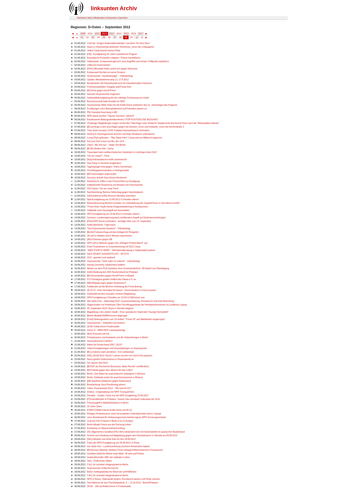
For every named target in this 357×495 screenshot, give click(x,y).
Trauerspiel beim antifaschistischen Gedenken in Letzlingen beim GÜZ (122, 152)
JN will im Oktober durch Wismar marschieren (109, 236)
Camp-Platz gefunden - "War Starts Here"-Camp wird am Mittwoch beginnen (124, 137)
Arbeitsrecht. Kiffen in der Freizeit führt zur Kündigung (113, 181)
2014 (118, 33)
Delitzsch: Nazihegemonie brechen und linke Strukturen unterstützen (121, 134)
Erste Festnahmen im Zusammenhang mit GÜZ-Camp (113, 246)
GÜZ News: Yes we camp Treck (102, 188)
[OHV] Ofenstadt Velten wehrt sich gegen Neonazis (112, 68)
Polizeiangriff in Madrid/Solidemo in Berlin (108, 403)
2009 (82, 33)
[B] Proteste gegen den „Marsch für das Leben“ (110, 370)
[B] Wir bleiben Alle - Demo (100, 148)
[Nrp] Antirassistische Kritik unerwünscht (107, 159)
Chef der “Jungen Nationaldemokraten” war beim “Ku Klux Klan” (118, 43)
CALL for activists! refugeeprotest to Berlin (107, 464)
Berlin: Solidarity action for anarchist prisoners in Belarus (115, 377)
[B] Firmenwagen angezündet (101, 174)
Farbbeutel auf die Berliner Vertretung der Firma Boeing (114, 286)
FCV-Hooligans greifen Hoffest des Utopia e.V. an (111, 279)
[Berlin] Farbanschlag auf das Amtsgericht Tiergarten (113, 232)
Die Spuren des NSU (97, 363)
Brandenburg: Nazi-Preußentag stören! (106, 384)
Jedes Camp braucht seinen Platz (103, 50)
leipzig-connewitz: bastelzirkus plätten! (106, 265)
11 (137, 37)
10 (131, 37)
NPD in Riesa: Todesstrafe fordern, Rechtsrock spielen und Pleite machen (123, 479)
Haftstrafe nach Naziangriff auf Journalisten (108, 210)
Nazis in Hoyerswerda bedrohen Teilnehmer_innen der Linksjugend (120, 47)
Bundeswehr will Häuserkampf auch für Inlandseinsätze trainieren (119, 83)
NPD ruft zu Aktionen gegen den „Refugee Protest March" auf (117, 243)
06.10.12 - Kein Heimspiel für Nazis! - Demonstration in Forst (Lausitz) (121, 290)
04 (98, 37)
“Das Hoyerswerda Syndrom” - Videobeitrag (108, 228)
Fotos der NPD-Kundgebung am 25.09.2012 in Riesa (113, 443)
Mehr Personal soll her (98, 334)
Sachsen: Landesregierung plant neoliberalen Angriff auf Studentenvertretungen (126, 217)
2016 (133, 33)
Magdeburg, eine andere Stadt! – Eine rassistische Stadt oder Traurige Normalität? (127, 312)
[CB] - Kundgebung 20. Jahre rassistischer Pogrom (112, 54)
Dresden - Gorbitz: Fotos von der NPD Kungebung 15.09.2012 (117, 395)
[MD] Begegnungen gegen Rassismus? (106, 283)
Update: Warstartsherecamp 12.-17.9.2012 (108, 79)
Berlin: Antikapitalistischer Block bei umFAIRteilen (111, 472)
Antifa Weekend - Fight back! (101, 225)
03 (93, 37)
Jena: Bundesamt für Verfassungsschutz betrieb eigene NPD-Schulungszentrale (126, 417)
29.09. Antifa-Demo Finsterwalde (103, 326)
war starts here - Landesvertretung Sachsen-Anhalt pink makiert (118, 446)
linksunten (112, 18)
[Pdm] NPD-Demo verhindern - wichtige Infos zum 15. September (119, 221)
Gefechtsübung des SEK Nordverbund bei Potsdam (112, 272)
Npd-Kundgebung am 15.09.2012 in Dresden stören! (113, 199)
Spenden (123, 18)
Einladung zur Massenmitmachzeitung (106, 428)
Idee (90, 18)
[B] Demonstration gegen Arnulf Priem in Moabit (110, 275)
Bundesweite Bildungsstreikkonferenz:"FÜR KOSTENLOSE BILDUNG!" (122, 119)
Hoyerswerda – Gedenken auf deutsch (106, 323)
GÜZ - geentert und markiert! (101, 257)
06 (109, 37)
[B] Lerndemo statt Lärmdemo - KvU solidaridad (110, 352)
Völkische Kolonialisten (98, 65)
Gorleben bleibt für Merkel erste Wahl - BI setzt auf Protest (115, 453)
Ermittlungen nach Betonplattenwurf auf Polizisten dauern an (117, 108)
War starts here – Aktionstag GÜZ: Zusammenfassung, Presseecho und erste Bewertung (130, 301)
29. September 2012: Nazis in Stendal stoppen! (110, 308)
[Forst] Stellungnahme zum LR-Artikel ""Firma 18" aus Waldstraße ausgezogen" (126, 319)
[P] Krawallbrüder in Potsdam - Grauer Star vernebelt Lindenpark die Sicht (123, 399)
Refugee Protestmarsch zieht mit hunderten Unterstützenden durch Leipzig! (124, 413)
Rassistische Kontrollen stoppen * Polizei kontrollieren (114, 58)
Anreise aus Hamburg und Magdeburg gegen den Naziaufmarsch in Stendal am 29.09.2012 (132, 435)
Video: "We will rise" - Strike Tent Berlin (106, 145)
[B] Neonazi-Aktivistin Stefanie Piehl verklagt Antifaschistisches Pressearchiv (125, 450)
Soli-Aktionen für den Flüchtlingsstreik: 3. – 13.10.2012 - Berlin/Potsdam (122, 482)
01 (82, 37)
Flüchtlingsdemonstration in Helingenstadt (108, 170)
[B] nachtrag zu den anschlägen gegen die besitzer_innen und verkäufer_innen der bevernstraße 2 (135, 127)
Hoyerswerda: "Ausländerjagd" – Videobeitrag (110, 76)
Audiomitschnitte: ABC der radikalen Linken (108, 457)
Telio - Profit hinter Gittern (99, 461)
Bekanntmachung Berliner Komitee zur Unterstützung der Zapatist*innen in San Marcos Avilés (133, 203)
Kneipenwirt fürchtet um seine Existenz (106, 72)
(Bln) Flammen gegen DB (99, 239)
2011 (97, 33)
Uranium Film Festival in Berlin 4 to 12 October (110, 421)
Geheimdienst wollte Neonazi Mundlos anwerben (111, 196)
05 (104, 37)
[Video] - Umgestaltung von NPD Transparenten (110, 392)
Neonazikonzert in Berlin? (100, 341)
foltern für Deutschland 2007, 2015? (104, 344)
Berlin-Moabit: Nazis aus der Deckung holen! (109, 424)
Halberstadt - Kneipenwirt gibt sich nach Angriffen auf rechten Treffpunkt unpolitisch (128, 61)
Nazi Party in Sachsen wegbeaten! (104, 163)
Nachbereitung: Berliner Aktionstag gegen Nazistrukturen (115, 192)
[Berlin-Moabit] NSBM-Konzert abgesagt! (107, 315)
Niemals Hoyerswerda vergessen (103, 94)
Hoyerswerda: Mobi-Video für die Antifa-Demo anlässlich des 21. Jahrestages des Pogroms (132, 105)
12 (142, 37)
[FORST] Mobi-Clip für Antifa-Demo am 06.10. (109, 410)
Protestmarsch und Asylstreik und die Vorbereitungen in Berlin (117, 337)
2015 (126, 33)
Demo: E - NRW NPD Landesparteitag (106, 330)
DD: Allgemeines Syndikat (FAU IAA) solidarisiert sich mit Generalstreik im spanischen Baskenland (136, 432)
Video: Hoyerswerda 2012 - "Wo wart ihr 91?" (109, 388)
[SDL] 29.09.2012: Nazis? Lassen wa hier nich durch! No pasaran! (119, 355)
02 (87, 37)
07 (115, 37)
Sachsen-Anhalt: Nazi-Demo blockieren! (107, 177)
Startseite (81, 18)
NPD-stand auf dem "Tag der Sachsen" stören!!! (110, 116)
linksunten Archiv (114, 8)
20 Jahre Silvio (94, 406)
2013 (111, 33)
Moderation (99, 18)
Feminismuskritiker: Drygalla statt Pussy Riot (109, 87)
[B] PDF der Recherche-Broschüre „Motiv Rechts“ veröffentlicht (118, 366)
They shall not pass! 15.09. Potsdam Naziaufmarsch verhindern (118, 130)
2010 (90, 33)
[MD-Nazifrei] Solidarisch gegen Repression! (109, 381)
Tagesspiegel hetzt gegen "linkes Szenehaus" (109, 167)
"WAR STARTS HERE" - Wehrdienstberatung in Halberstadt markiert (121, 250)
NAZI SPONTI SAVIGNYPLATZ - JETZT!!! (108, 254)
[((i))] (76, 14)
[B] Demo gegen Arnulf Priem (101, 90)
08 (120, 37)
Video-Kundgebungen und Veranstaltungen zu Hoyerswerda (117, 348)
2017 (140, 33)
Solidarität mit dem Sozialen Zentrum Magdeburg (111, 294)
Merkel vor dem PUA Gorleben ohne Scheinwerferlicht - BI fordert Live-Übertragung (128, 268)
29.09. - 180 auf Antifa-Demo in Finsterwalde (109, 486)
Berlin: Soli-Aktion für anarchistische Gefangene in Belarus (116, 374)
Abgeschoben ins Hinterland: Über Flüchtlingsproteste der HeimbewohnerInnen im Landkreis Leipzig (137, 305)
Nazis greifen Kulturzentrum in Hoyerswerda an (110, 359)
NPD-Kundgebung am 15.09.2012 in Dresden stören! (113, 214)
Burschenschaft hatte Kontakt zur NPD (106, 101)
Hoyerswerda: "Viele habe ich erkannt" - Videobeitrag (113, 261)
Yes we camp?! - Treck (98, 156)
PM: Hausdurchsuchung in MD (102, 112)
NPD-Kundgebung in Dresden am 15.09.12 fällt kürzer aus (116, 297)
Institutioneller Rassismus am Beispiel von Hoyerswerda (115, 185)
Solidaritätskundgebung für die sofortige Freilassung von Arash (118, 98)
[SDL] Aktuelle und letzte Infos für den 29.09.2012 (111, 439)
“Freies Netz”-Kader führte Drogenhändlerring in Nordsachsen (117, 206)
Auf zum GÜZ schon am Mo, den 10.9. (106, 141)
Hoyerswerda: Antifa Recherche (102, 468)
